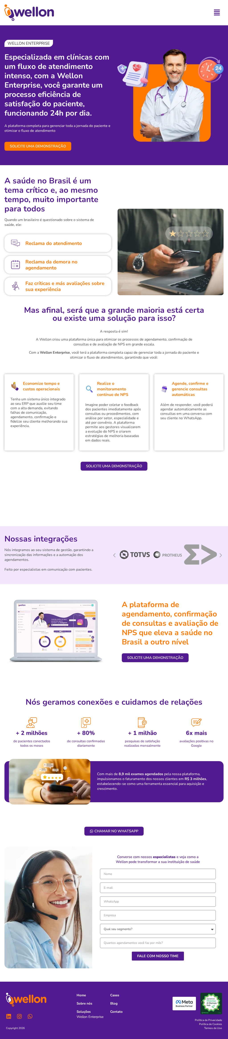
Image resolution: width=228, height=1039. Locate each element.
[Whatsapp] (30, 1016)
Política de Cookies (210, 1024)
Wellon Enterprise (90, 1017)
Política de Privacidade (208, 1020)
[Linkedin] (8, 1016)
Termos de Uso (213, 1028)
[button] (28, 43)
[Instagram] (19, 1016)
